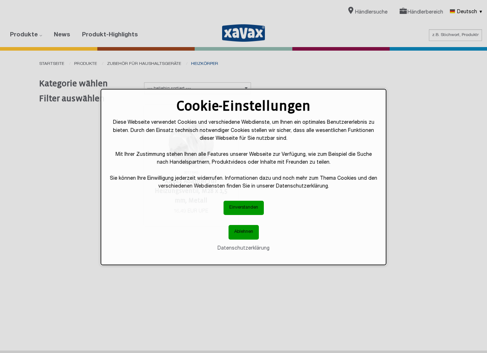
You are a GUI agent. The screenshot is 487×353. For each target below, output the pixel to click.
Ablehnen (243, 232)
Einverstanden (243, 207)
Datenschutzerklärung (243, 248)
